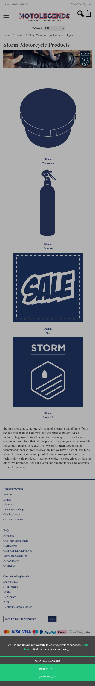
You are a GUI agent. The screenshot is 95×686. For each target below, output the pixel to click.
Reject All (47, 669)
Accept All (47, 677)
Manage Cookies (48, 660)
